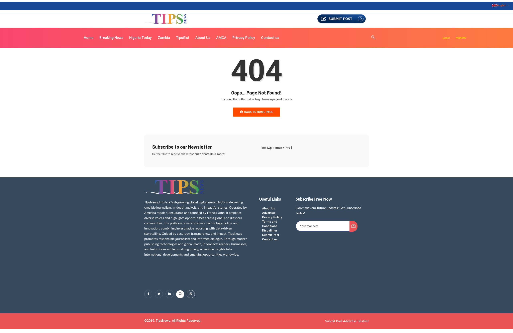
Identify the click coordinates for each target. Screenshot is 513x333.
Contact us (270, 38)
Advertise (269, 213)
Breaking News (111, 38)
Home (88, 38)
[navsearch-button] (371, 38)
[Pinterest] (191, 294)
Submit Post (270, 235)
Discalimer (269, 230)
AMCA (221, 38)
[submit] (353, 226)
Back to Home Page (258, 112)
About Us (202, 38)
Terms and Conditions (269, 224)
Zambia (164, 38)
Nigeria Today (140, 38)
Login (446, 37)
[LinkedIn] (170, 294)
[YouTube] (180, 294)
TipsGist (182, 38)
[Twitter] (159, 294)
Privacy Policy (243, 38)
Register (461, 37)
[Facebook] (148, 294)
